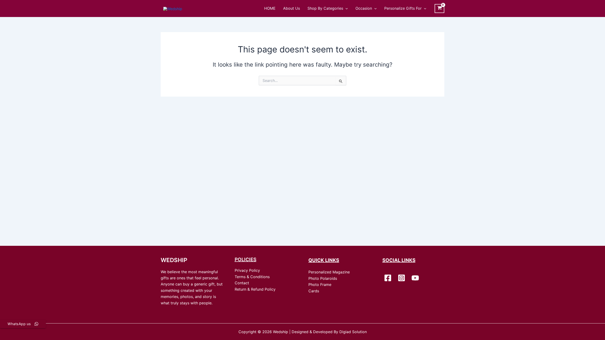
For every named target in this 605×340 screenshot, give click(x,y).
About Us (291, 8)
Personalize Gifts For (403, 8)
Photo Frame (319, 284)
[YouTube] (415, 277)
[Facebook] (387, 277)
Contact (242, 282)
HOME (270, 8)
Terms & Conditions (252, 276)
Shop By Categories (325, 8)
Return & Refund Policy (255, 289)
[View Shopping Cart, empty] (439, 8)
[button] (345, 8)
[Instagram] (401, 277)
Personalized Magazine (329, 272)
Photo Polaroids (322, 278)
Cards (313, 291)
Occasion (363, 8)
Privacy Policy (247, 270)
